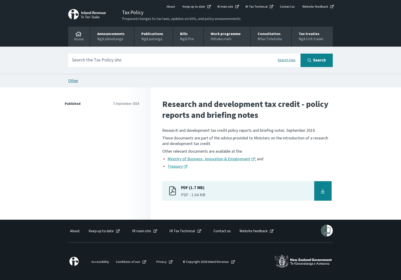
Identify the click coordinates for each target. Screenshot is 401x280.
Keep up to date (194, 6)
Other (73, 81)
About (171, 6)
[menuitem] (74, 231)
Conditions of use (128, 262)
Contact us (287, 6)
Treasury (175, 166)
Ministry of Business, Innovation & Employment (209, 159)
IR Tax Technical (257, 6)
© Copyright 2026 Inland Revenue (206, 262)
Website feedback (315, 6)
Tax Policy (132, 12)
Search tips (286, 60)
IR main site (225, 6)
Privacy (161, 262)
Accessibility (100, 262)
